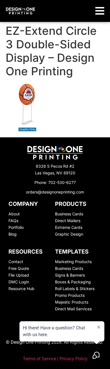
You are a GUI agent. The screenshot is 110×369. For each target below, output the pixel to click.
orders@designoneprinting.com (55, 192)
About (14, 213)
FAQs (13, 220)
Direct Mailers (67, 220)
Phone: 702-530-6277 (55, 182)
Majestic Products (71, 302)
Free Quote (18, 268)
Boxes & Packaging (73, 281)
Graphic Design (69, 234)
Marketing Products (73, 261)
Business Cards (69, 213)
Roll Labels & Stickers (74, 288)
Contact (15, 261)
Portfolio (16, 227)
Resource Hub (21, 288)
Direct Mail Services (73, 308)
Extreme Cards (68, 227)
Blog (12, 234)
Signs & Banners (70, 275)
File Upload (18, 275)
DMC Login (18, 281)
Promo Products (70, 295)
